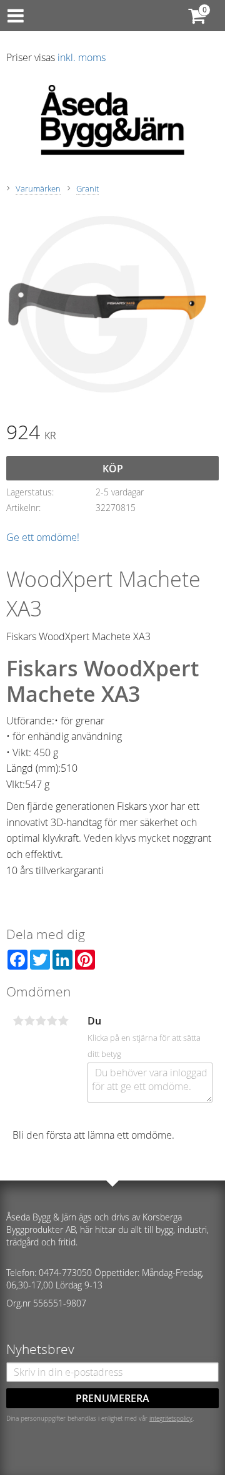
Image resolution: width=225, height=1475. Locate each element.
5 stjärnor (63, 1020)
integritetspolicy (170, 1418)
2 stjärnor (29, 1020)
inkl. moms (82, 57)
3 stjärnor (40, 1020)
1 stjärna (18, 1020)
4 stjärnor (52, 1020)
